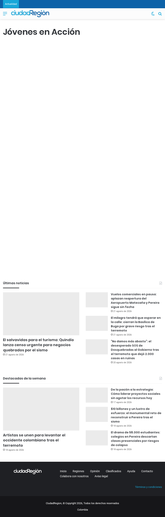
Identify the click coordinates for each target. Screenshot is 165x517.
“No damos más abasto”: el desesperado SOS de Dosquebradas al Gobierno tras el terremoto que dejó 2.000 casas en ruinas (135, 349)
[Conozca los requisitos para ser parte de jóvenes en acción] (85, 217)
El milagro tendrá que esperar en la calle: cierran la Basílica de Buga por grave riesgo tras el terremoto (136, 324)
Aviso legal (101, 476)
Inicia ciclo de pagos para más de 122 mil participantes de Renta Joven (83, 62)
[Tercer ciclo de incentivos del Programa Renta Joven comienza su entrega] (28, 105)
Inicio (63, 471)
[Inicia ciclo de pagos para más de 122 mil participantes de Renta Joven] (85, 105)
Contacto (147, 471)
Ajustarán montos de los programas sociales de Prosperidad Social (28, 172)
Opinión (95, 471)
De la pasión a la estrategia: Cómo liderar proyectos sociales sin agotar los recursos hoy (135, 394)
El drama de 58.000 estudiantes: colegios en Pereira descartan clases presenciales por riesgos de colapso (135, 438)
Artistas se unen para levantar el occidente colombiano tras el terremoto (34, 440)
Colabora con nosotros (74, 476)
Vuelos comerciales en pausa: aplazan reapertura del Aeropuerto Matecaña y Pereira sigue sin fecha (135, 300)
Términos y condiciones (148, 486)
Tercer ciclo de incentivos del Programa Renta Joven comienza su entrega (26, 62)
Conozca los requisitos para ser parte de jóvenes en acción (85, 178)
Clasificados (113, 471)
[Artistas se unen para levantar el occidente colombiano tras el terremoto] (41, 409)
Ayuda (131, 471)
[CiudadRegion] (30, 13)
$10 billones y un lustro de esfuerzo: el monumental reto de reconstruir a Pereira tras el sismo (136, 415)
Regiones (78, 471)
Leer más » (15, 143)
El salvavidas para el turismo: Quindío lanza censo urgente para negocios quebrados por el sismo (38, 344)
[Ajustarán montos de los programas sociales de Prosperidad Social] (28, 214)
